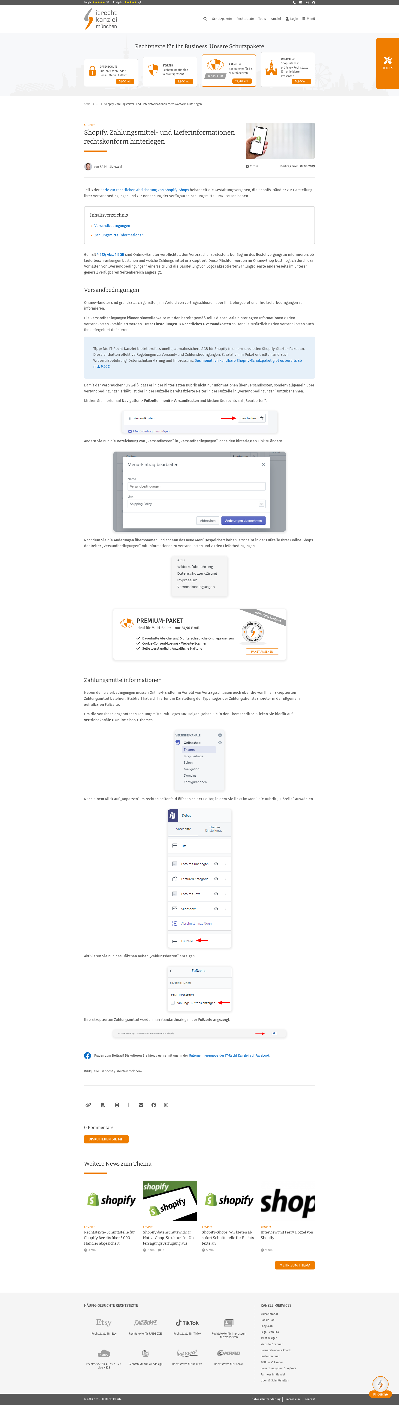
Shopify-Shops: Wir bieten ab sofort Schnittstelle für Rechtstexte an (229, 1237)
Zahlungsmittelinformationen (119, 235)
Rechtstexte (245, 19)
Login (294, 19)
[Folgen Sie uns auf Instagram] (307, 2)
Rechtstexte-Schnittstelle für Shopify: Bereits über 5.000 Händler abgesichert (109, 1237)
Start (87, 104)
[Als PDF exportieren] (102, 1105)
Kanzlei (275, 19)
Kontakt (310, 1399)
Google (96, 2)
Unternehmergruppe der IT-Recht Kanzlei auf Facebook (229, 1056)
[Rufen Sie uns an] (294, 2)
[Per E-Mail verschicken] (140, 1105)
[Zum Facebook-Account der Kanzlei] (153, 1105)
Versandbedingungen (112, 225)
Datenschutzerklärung (266, 1399)
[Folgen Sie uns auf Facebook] (313, 2)
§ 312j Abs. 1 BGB (110, 254)
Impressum (292, 1399)
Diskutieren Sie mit (106, 1139)
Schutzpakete (222, 19)
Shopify (89, 125)
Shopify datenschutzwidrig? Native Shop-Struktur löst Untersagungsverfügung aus (169, 1237)
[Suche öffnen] (205, 19)
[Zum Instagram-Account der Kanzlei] (166, 1105)
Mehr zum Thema (295, 1265)
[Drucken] (116, 1105)
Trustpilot (127, 2)
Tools (262, 19)
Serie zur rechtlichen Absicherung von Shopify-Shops (144, 190)
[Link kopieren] (87, 1105)
